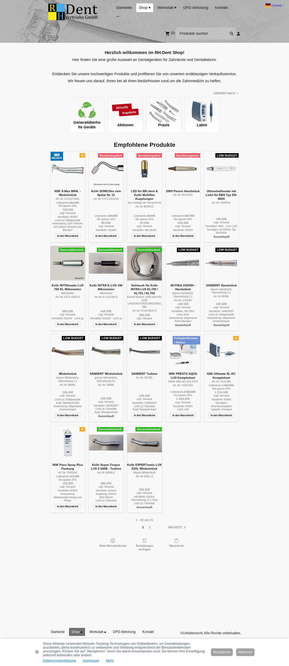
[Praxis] (163, 108)
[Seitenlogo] (73, 12)
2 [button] (150, 527)
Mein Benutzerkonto (112, 545)
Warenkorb (176, 545)
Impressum (91, 660)
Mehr (110, 660)
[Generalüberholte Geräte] (87, 108)
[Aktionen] (125, 108)
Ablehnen (245, 652)
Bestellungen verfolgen (144, 547)
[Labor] (202, 108)
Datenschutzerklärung (59, 660)
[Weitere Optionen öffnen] (117, 16)
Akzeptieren (222, 652)
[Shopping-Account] (238, 33)
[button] (231, 33)
